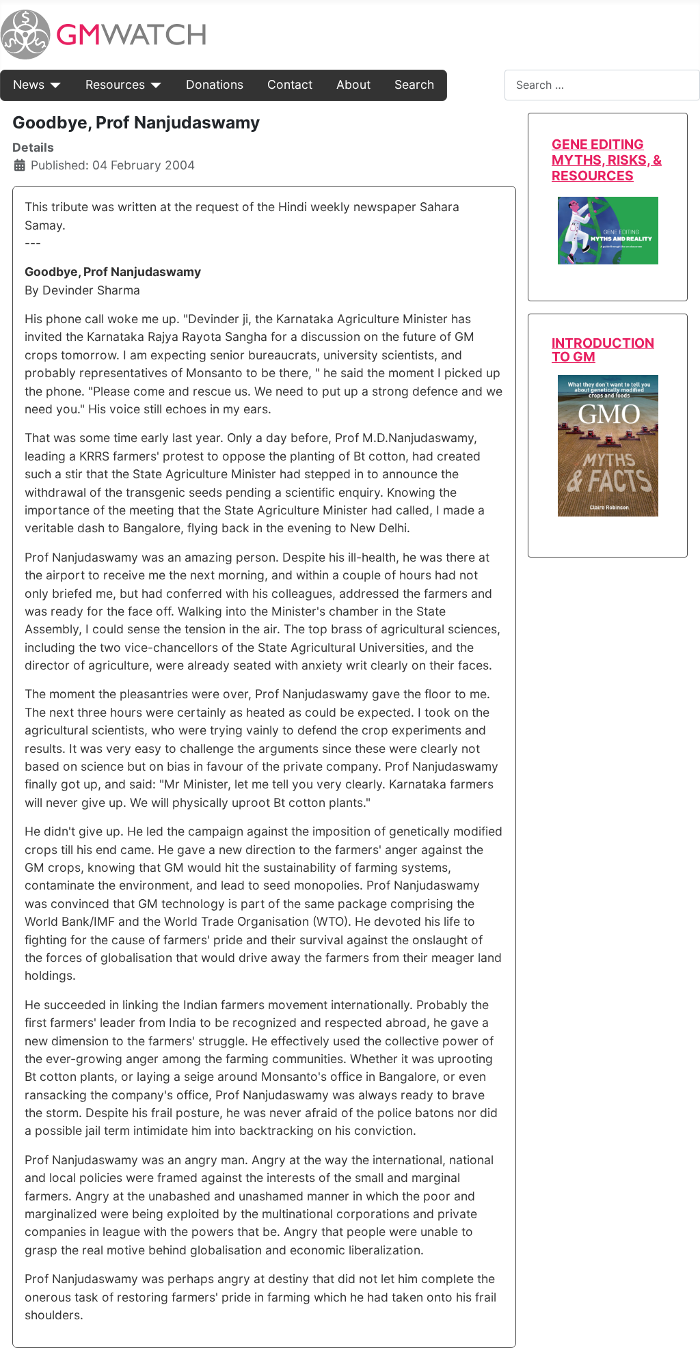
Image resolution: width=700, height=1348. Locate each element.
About (353, 84)
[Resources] (153, 85)
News (28, 84)
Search (414, 84)
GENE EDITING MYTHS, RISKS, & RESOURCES (607, 160)
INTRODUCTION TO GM (603, 349)
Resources (115, 84)
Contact (289, 84)
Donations (214, 84)
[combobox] (602, 85)
